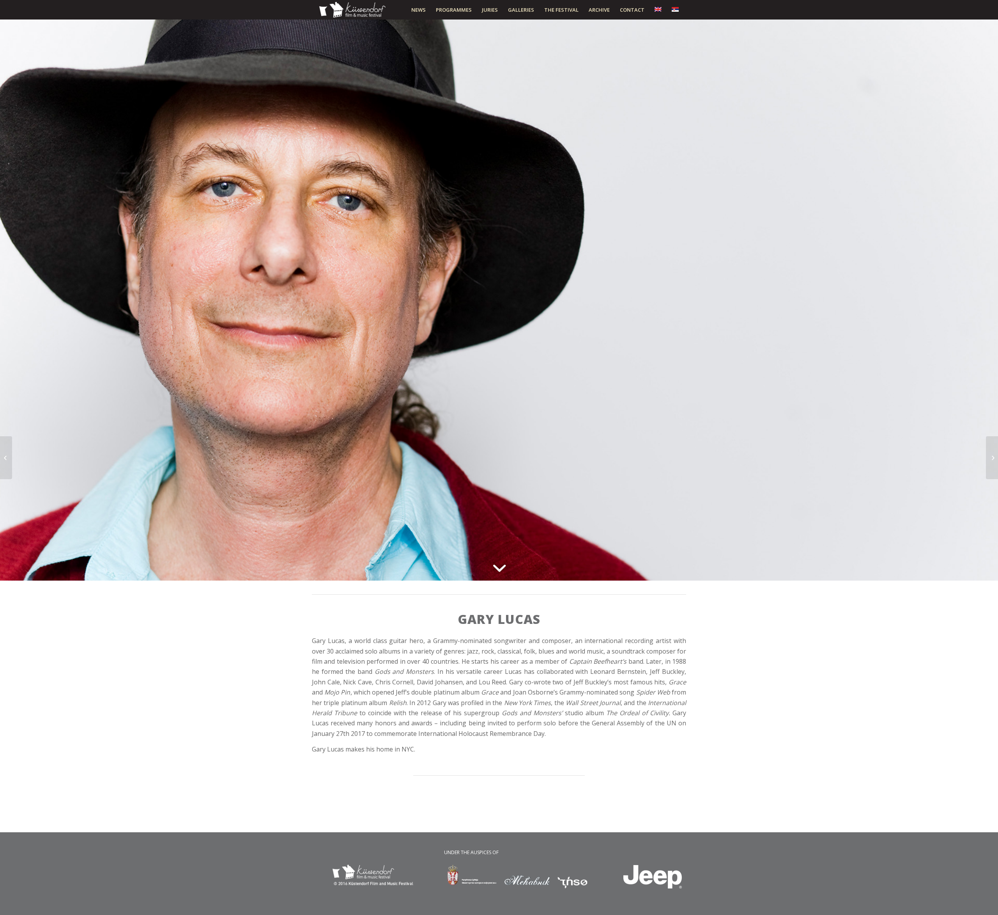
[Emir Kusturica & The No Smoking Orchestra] (6, 457)
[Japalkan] (992, 457)
